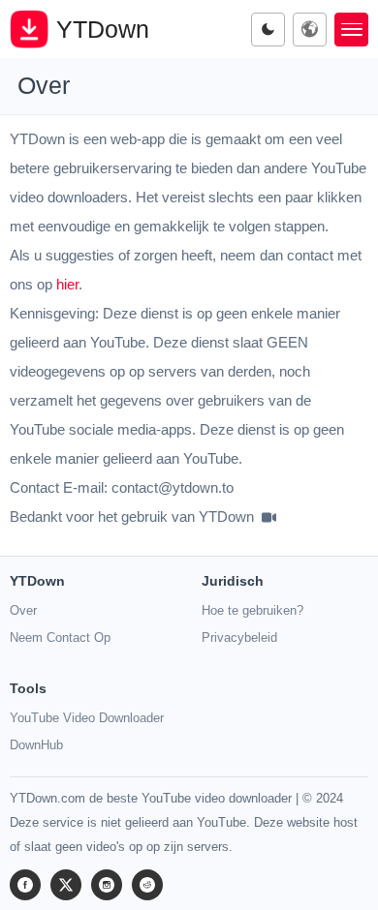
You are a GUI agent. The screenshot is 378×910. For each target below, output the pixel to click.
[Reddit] (147, 884)
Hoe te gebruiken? (252, 610)
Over (23, 610)
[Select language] (310, 29)
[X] (65, 884)
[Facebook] (25, 884)
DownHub (36, 745)
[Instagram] (106, 884)
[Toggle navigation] (351, 29)
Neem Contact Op (60, 637)
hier (67, 284)
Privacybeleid (239, 637)
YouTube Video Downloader (87, 718)
